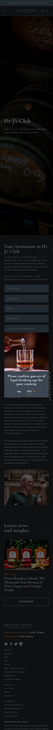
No (19, 392)
